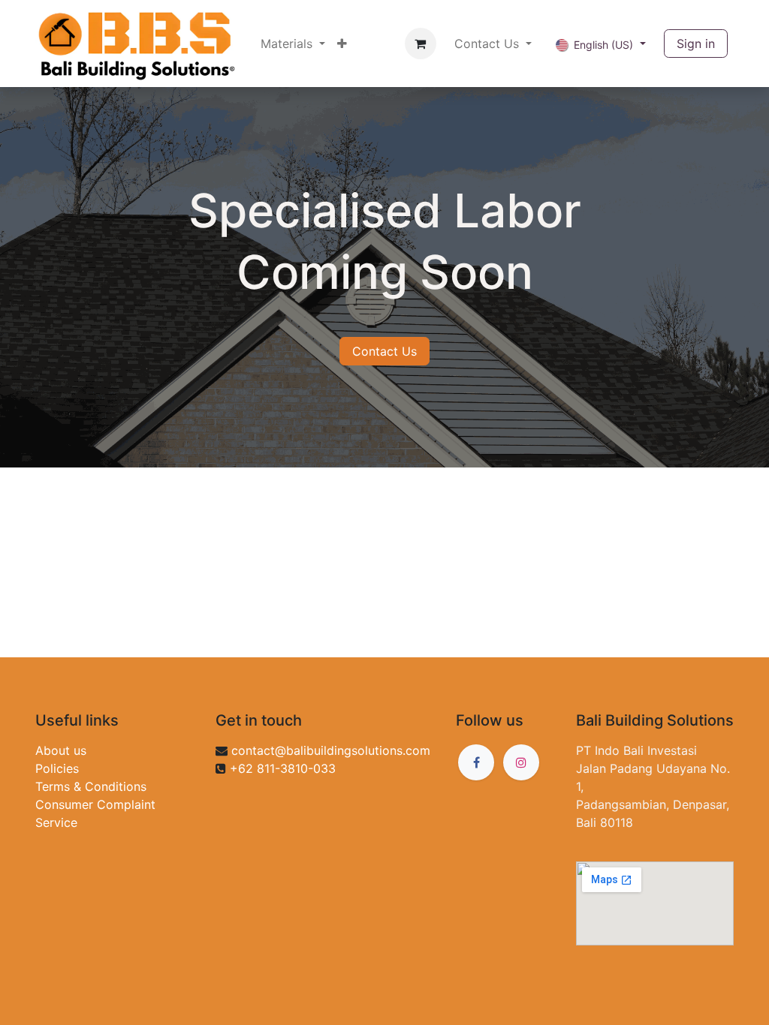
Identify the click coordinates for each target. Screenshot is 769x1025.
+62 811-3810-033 (283, 768)
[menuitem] (293, 44)
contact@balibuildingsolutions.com (330, 750)
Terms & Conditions (90, 786)
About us (60, 750)
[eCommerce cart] (420, 43)
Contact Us (384, 351)
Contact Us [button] (488, 43)
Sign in (696, 43)
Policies (57, 768)
